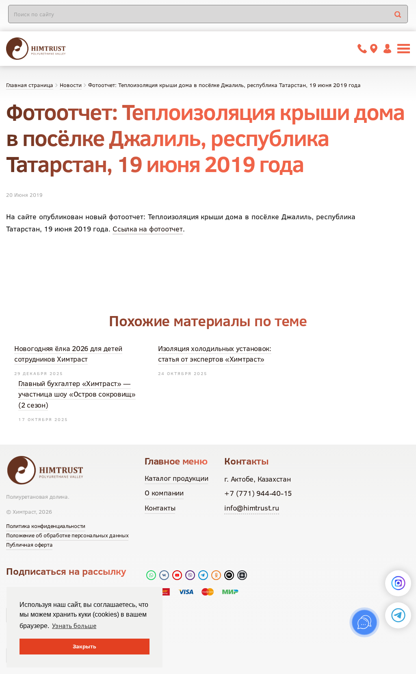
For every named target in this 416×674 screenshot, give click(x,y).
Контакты (160, 508)
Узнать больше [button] (74, 625)
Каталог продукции (176, 478)
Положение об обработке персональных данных (67, 535)
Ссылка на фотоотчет (148, 229)
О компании (164, 493)
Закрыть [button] (84, 646)
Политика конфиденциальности (45, 526)
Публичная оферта (29, 545)
